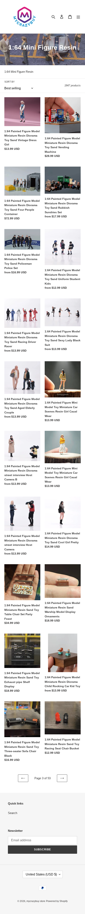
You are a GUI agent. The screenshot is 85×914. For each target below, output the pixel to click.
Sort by (9, 81)
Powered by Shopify (57, 901)
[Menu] (78, 16)
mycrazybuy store (35, 901)
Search (12, 813)
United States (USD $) (41, 874)
